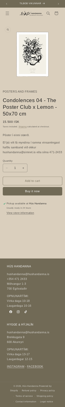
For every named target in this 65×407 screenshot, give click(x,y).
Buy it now (32, 191)
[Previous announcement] (6, 4)
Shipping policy (45, 396)
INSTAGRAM (15, 366)
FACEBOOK (35, 366)
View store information (20, 213)
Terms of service (24, 396)
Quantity (7, 161)
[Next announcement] (58, 4)
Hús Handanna (30, 386)
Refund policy (29, 391)
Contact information (26, 402)
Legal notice (46, 402)
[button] (7, 13)
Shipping (23, 127)
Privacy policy (47, 391)
